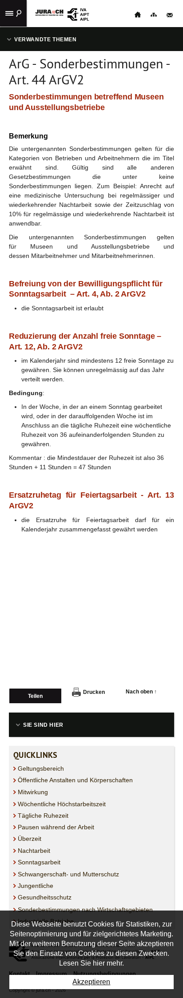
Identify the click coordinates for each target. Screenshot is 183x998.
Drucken (94, 692)
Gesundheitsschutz (45, 897)
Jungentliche (35, 885)
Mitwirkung (33, 792)
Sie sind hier (43, 725)
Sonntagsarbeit (39, 862)
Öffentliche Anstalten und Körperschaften (75, 780)
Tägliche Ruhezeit (43, 815)
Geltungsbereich (41, 768)
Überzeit (29, 838)
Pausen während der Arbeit (56, 827)
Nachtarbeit (34, 850)
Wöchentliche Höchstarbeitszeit (62, 804)
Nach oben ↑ (141, 692)
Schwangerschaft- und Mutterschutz (68, 874)
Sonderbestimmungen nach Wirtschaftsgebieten (85, 909)
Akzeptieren (91, 982)
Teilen (35, 696)
